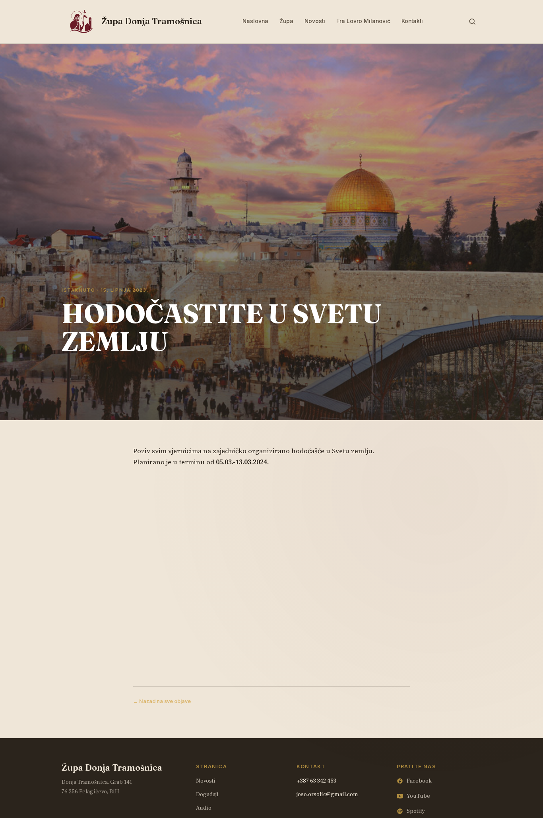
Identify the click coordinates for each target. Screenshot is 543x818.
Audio (203, 808)
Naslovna (255, 21)
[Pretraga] (472, 21)
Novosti (314, 21)
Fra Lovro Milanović (363, 21)
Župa (286, 21)
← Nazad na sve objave (162, 701)
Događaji (207, 794)
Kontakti (412, 21)
